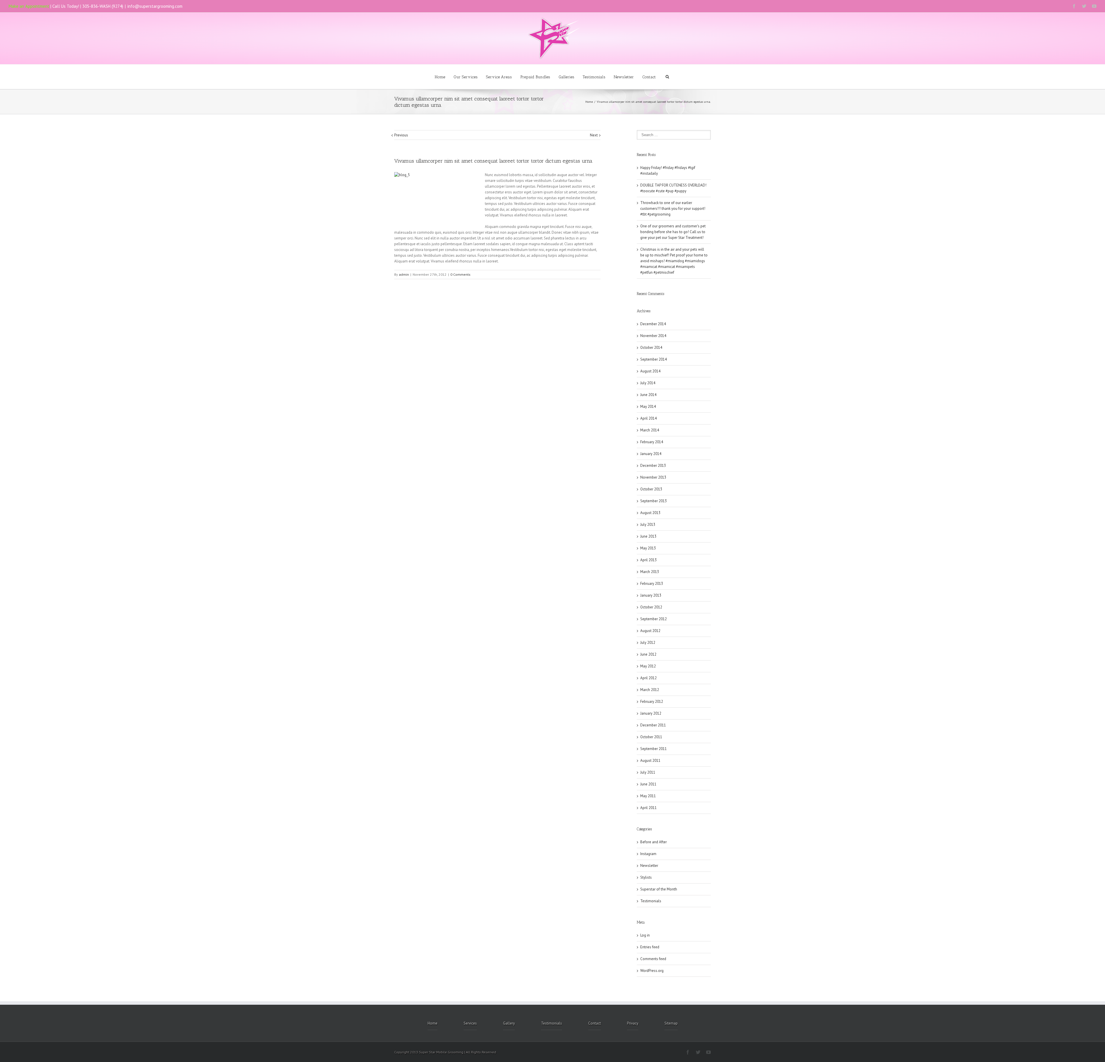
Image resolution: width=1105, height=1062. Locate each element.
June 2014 (648, 394)
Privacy (632, 1023)
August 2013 (650, 512)
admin (404, 274)
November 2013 (653, 477)
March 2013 (649, 571)
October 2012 (651, 607)
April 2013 (648, 559)
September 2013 (653, 500)
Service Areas (499, 77)
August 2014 (650, 371)
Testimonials (594, 77)
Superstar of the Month (658, 889)
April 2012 (648, 677)
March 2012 (649, 689)
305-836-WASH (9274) (102, 6)
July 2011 (647, 772)
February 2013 (651, 583)
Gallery (509, 1023)
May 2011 (648, 795)
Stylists (646, 877)
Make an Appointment (29, 6)
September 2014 (653, 359)
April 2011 (648, 807)
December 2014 (653, 323)
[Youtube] (1094, 6)
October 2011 (651, 736)
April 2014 (648, 418)
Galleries (566, 77)
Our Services (466, 77)
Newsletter (624, 77)
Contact (649, 77)
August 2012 (650, 630)
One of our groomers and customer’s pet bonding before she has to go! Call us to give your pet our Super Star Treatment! (673, 232)
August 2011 (650, 760)
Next (594, 135)
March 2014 (649, 430)
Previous (401, 135)
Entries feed (649, 947)
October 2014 (651, 347)
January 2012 (650, 713)
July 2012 (647, 642)
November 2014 (653, 335)
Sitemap (671, 1023)
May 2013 (648, 548)
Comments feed (653, 958)
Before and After (653, 842)
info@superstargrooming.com (154, 6)
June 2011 (648, 784)
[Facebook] (1074, 6)
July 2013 (647, 524)
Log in (645, 935)
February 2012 (651, 701)
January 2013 (650, 595)
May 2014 (648, 406)
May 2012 (648, 666)
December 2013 (653, 465)
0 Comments (460, 274)
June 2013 (648, 536)
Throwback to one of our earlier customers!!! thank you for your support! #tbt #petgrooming (672, 208)
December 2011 (653, 725)
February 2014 (651, 441)
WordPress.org (652, 970)
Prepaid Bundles (535, 77)
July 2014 (647, 382)
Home (440, 77)
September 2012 (653, 618)
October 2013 (651, 489)
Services (470, 1023)
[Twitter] (1084, 6)
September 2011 (653, 748)
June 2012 (648, 654)
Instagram (648, 853)
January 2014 (650, 453)
